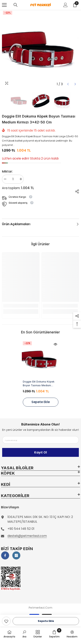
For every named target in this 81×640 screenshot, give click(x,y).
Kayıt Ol (40, 452)
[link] (6, 621)
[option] (40, 49)
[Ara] (15, 5)
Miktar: (7, 171)
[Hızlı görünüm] (55, 344)
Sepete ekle (46, 621)
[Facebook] (5, 555)
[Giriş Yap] (65, 5)
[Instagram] (16, 555)
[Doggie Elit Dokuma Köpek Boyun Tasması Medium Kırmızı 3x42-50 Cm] (40, 359)
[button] (67, 84)
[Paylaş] (75, 191)
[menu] (4, 5)
